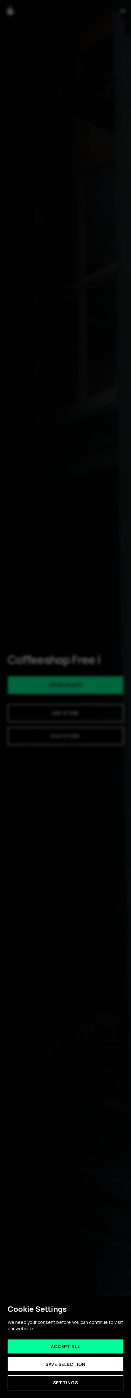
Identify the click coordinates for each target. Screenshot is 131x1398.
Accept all (65, 1346)
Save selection (65, 1364)
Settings (65, 1383)
